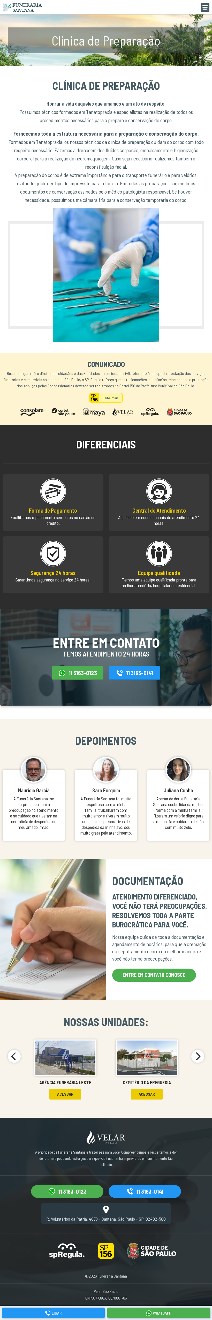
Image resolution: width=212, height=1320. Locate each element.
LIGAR (57, 1312)
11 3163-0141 (139, 672)
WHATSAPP (162, 1312)
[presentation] (14, 1056)
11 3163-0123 (83, 672)
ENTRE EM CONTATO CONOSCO (154, 975)
